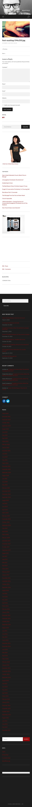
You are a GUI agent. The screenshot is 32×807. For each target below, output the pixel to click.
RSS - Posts (5, 266)
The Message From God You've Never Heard (13, 195)
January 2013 (5, 702)
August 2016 (5, 590)
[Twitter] (8, 401)
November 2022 (6, 419)
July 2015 (4, 630)
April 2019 (5, 509)
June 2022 (5, 432)
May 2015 (4, 637)
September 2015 (6, 624)
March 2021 (5, 463)
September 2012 (6, 714)
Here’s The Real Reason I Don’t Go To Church (13, 318)
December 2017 (6, 540)
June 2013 (5, 686)
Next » (3, 53)
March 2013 (5, 696)
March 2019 (5, 512)
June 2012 (5, 724)
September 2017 (6, 550)
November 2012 (6, 708)
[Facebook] (4, 401)
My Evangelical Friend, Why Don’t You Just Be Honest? (14, 350)
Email (4, 91)
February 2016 (6, 609)
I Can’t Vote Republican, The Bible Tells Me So (13, 339)
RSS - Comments (6, 269)
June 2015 (5, 634)
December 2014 (6, 643)
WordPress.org (6, 761)
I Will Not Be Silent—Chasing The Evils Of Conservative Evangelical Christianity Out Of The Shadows (14, 203)
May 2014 (4, 652)
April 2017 (5, 565)
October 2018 (5, 522)
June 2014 (5, 649)
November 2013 (6, 671)
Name (4, 84)
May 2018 (4, 528)
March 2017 (5, 568)
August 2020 (5, 475)
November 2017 (6, 543)
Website (4, 98)
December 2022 (6, 416)
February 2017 (6, 571)
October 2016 (5, 584)
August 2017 (5, 553)
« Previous (4, 49)
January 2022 (5, 447)
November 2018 (6, 519)
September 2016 (6, 587)
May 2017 (4, 562)
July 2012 (4, 721)
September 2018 (6, 525)
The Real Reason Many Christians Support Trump (14, 186)
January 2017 (5, 575)
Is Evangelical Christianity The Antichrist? (12, 179)
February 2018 (6, 537)
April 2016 (5, 603)
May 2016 (4, 599)
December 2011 (6, 730)
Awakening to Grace (7, 183)
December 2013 (6, 668)
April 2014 (5, 655)
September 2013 (6, 677)
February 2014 (6, 662)
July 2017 (4, 556)
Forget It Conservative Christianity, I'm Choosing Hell (15, 189)
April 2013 (5, 693)
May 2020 (4, 484)
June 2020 (5, 481)
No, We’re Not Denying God (9, 356)
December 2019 (6, 491)
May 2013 (4, 689)
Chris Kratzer (16, 804)
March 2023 (5, 413)
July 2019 (4, 503)
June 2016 (5, 596)
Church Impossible (7, 198)
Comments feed (6, 758)
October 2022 (5, 422)
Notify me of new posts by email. (12, 105)
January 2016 (5, 612)
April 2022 (5, 438)
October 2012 (5, 711)
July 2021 (4, 453)
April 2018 (5, 531)
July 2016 (4, 593)
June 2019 (5, 506)
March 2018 (5, 534)
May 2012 (4, 727)
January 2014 (5, 665)
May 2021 (4, 460)
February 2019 (6, 516)
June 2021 (5, 457)
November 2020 (6, 469)
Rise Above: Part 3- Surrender (9, 192)
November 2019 (6, 494)
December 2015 (6, 615)
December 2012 (6, 705)
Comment (5, 67)
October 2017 (5, 547)
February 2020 (6, 488)
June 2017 (5, 559)
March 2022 (5, 441)
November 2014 (6, 646)
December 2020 (6, 466)
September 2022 (6, 425)
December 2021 (6, 450)
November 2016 (6, 581)
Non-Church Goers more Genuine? (11, 207)
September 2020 (6, 472)
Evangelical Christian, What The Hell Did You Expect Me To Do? (15, 328)
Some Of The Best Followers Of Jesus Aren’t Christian (15, 334)
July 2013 (4, 683)
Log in (3, 751)
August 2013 (5, 680)
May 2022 (4, 435)
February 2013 (6, 699)
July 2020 (4, 478)
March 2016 (5, 606)
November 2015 (6, 618)
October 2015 (5, 621)
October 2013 (5, 674)
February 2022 (6, 444)
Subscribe (25, 126)
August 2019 (5, 500)
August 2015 (5, 627)
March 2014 (5, 658)
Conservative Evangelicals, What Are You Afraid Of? (15, 344)
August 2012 (5, 717)
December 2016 (6, 578)
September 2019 (6, 497)
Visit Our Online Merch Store (10, 164)
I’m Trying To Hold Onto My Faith (10, 323)
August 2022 (5, 429)
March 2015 (5, 640)
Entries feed (5, 754)
